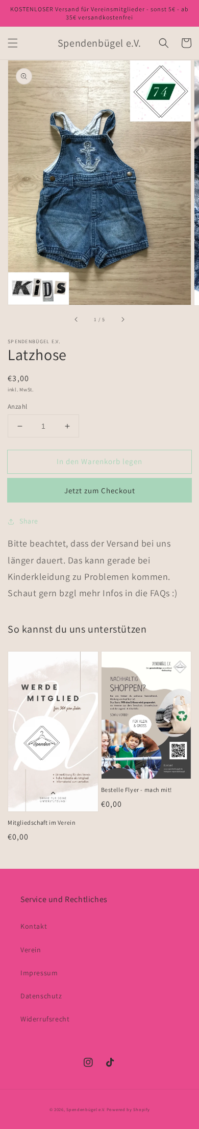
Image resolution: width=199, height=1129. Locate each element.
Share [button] (28, 521)
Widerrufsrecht (44, 1018)
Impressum (39, 972)
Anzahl (17, 406)
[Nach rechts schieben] (122, 319)
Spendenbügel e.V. (85, 1109)
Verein (30, 949)
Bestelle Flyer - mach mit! (136, 789)
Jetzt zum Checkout (99, 490)
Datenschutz (41, 995)
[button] (13, 43)
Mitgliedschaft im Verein (42, 822)
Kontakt (33, 926)
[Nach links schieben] (76, 319)
